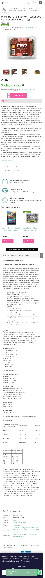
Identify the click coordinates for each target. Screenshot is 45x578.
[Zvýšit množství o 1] (8, 94)
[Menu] (40, 3)
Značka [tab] (27, 255)
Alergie (34, 534)
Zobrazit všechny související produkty (21, 249)
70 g (14, 520)
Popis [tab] (4, 255)
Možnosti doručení (28, 89)
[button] (38, 572)
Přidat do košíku (20, 95)
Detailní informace (7, 161)
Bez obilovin (22, 522)
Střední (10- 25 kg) (19, 528)
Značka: (10, 29)
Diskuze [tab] (20, 255)
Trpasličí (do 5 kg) (32, 528)
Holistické (16, 525)
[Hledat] (29, 3)
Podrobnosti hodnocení (29, 27)
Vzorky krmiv (17, 515)
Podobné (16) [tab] (12, 255)
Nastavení (22, 566)
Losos (15, 522)
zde (28, 561)
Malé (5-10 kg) (18, 530)
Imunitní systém (18, 536)
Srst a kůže (27, 534)
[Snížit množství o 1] (8, 96)
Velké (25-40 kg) (29, 530)
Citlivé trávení (18, 534)
